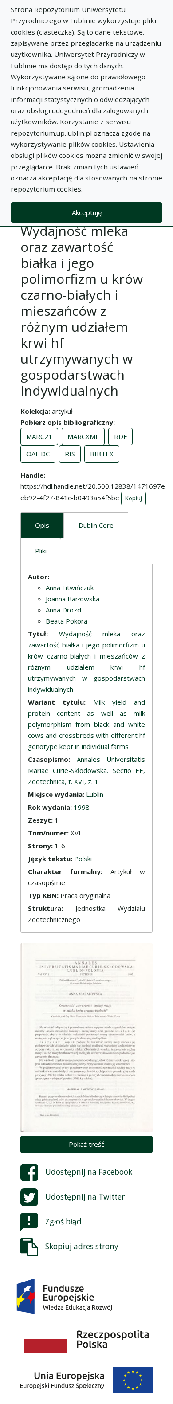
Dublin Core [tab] (96, 525)
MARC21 (39, 436)
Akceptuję (87, 212)
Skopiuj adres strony (81, 1246)
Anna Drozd (63, 609)
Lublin (94, 794)
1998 (82, 807)
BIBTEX (102, 453)
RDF (120, 436)
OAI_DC (38, 453)
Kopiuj (133, 498)
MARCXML (83, 436)
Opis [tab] (42, 525)
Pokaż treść (86, 1144)
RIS (70, 453)
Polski (83, 858)
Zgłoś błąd (63, 1221)
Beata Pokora (66, 620)
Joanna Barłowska (72, 598)
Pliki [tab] (41, 550)
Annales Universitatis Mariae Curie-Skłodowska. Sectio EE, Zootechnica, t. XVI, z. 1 (86, 770)
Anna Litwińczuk (70, 587)
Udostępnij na (88, 1172)
